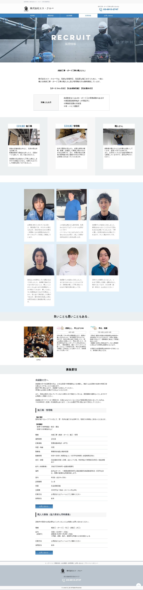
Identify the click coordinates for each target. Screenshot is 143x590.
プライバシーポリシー (91, 563)
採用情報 (71, 563)
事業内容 (57, 563)
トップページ (49, 563)
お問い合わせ (79, 563)
